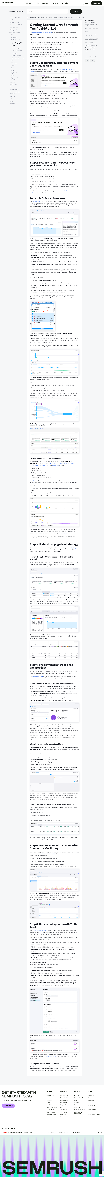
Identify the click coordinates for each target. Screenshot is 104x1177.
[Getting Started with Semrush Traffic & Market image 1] (54, 88)
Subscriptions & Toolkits (16, 25)
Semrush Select (78, 1107)
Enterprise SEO (64, 1097)
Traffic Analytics (16, 48)
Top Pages (14, 53)
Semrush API (91, 1100)
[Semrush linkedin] (2, 1128)
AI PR (12, 70)
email (47, 465)
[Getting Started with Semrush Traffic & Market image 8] (54, 526)
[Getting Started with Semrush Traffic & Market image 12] (54, 722)
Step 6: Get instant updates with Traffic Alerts (90, 49)
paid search (70, 463)
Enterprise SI (63, 1102)
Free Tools (63, 1114)
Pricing (37, 3)
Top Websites (64, 1112)
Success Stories (51, 1109)
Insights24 (63, 1105)
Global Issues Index (79, 1109)
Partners (76, 1105)
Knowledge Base (16, 11)
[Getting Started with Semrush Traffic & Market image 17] (54, 1032)
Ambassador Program (94, 1114)
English (99, 1132)
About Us (76, 1095)
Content (13, 65)
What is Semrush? (15, 17)
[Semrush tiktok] (8, 1128)
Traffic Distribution (17, 50)
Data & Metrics (14, 89)
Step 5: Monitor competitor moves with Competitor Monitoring (91, 44)
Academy (90, 1097)
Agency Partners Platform (15, 78)
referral (54, 463)
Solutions (45, 3)
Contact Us (13, 103)
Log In (86, 3)
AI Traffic (35, 480)
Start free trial (8, 1105)
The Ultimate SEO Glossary (15, 92)
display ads (55, 465)
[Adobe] (4, 1132)
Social (13, 68)
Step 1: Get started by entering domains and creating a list (91, 24)
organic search (62, 463)
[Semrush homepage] (7, 3)
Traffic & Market (15, 40)
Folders (13, 75)
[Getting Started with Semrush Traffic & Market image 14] (54, 834)
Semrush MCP (64, 1095)
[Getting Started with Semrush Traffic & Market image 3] (54, 235)
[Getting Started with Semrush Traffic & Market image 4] (42, 330)
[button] (92, 60)
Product (28, 3)
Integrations (13, 84)
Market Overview (16, 55)
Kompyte (12, 96)
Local (12, 60)
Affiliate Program (51, 1114)
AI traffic (49, 463)
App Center (13, 82)
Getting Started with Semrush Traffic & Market (17, 44)
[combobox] (45, 11)
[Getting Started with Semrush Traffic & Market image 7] (54, 453)
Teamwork (13, 87)
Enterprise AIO (64, 1100)
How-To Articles (14, 22)
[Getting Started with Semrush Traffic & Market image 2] (54, 144)
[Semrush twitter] (17, 1128)
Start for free (96, 3)
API (11, 98)
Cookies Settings (77, 1132)
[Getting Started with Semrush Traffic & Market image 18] (54, 1051)
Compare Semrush (52, 1107)
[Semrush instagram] (5, 1128)
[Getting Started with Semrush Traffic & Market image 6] (54, 421)
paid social (41, 465)
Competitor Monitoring (18, 58)
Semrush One (14, 27)
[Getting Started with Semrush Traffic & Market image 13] (54, 790)
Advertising (14, 63)
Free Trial (49, 1105)
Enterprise (65, 3)
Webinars (90, 1112)
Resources (55, 3)
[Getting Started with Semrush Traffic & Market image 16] (54, 917)
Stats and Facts (51, 1112)
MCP (11, 101)
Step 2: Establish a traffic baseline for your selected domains (92, 30)
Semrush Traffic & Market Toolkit (42, 32)
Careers (76, 1102)
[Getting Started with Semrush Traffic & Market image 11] (54, 658)
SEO (12, 35)
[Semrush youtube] (11, 1128)
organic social (34, 465)
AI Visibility (14, 37)
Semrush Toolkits (15, 32)
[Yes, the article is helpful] (87, 60)
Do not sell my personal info (78, 1113)
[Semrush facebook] (14, 1128)
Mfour (62, 1107)
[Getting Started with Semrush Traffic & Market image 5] (54, 374)
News (75, 1100)
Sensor (62, 1117)
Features (49, 1097)
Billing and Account (15, 30)
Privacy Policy (50, 1132)
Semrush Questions (79, 1097)
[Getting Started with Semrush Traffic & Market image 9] (54, 596)
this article (63, 533)
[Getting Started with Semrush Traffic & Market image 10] (54, 631)
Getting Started (14, 20)
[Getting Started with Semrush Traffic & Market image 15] (54, 890)
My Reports (14, 73)
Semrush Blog (92, 1109)
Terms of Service (63, 1132)
